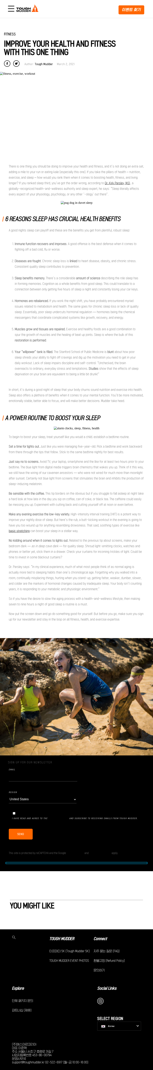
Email (12, 769)
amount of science (88, 278)
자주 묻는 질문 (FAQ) (107, 951)
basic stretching (19, 531)
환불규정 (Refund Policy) (109, 960)
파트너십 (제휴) (21, 1010)
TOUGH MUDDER (61, 939)
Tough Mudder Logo (28, 9)
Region (13, 792)
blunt (110, 352)
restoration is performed (30, 340)
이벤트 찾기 (131, 10)
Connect (100, 939)
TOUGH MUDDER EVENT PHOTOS (69, 960)
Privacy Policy (58, 818)
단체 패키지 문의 (22, 1000)
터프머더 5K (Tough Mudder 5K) (69, 951)
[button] (30, 937)
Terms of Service (100, 853)
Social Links (107, 988)
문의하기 (99, 970)
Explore (18, 988)
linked (73, 261)
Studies (93, 368)
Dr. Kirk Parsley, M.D (117, 183)
